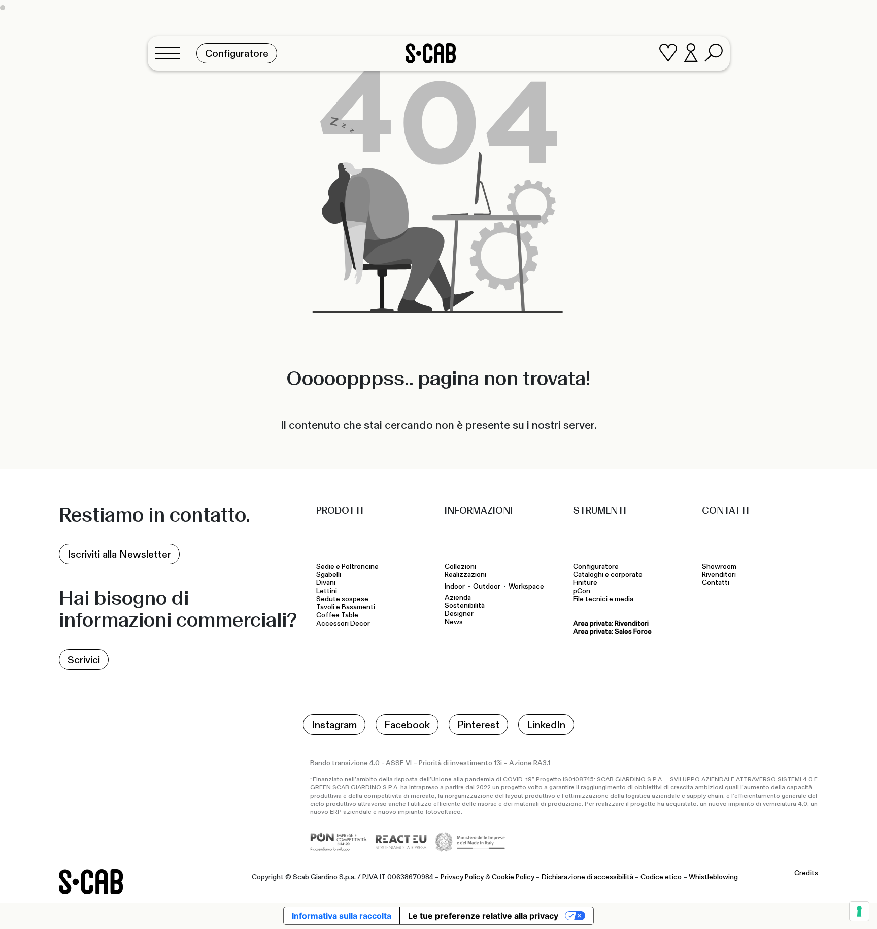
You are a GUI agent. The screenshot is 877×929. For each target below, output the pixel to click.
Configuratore (596, 567)
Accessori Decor (343, 624)
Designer (459, 614)
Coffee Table (338, 615)
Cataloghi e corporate (608, 575)
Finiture (585, 583)
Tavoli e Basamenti (347, 607)
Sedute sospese (344, 599)
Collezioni (460, 567)
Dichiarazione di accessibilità (587, 877)
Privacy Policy (462, 877)
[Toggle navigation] (170, 53)
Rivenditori (719, 575)
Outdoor (486, 586)
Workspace (526, 586)
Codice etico (661, 877)
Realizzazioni (465, 575)
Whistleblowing (713, 877)
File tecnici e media (603, 599)
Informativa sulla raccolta (341, 916)
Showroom (719, 567)
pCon (581, 591)
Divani (325, 583)
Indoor (455, 586)
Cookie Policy (513, 877)
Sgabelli (329, 575)
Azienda (458, 598)
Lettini (327, 591)
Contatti (715, 583)
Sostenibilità (465, 606)
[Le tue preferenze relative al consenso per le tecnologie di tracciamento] (859, 911)
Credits (806, 873)
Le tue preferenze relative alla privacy (483, 916)
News (454, 622)
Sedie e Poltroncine (347, 567)
